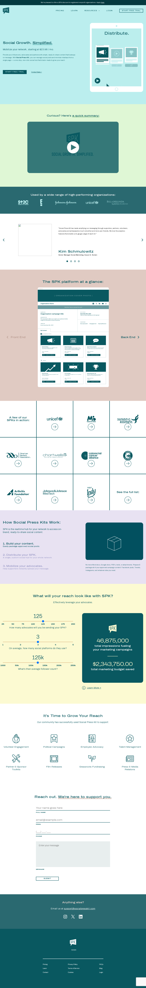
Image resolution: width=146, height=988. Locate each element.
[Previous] (3, 240)
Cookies (71, 972)
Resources (90, 10)
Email (38, 824)
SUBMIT (47, 878)
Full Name (41, 812)
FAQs (101, 964)
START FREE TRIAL (131, 10)
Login (109, 10)
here (102, 2)
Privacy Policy (73, 964)
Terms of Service (73, 968)
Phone (39, 836)
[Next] (142, 240)
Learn (74, 10)
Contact (45, 972)
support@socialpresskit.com (79, 908)
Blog (100, 968)
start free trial (14, 72)
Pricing (60, 10)
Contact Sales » (36, 72)
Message (40, 869)
